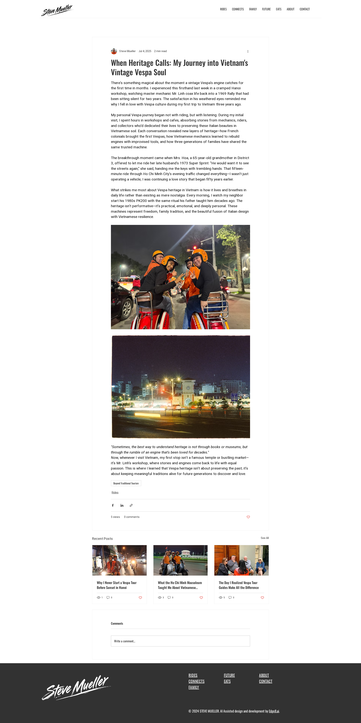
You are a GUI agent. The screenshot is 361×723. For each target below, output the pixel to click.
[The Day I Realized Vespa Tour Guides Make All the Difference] (241, 560)
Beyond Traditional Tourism (126, 483)
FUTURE (229, 675)
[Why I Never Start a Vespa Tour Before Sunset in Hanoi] (119, 560)
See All (265, 537)
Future (98, 25)
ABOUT (264, 675)
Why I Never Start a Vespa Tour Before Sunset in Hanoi (117, 585)
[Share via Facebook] (113, 505)
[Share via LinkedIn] (122, 505)
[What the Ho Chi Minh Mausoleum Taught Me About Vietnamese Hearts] (180, 560)
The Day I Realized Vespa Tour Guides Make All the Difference (239, 585)
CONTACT (265, 681)
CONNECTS (196, 681)
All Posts (39, 25)
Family (112, 25)
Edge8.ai (274, 711)
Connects (82, 25)
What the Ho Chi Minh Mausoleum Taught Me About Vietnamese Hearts (180, 585)
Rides (54, 25)
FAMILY (194, 687)
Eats (67, 25)
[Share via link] (131, 505)
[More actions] (248, 51)
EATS (227, 681)
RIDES (193, 675)
